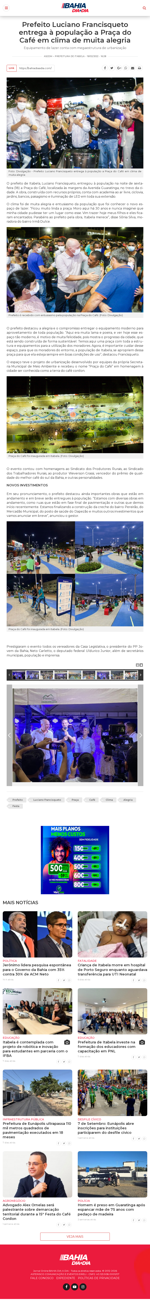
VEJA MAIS (75, 1236)
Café (92, 799)
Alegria (128, 799)
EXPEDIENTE (65, 1278)
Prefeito (17, 799)
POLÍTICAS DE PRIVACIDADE (99, 1278)
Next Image (140, 735)
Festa (15, 806)
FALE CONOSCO (42, 1278)
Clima (109, 799)
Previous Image (9, 735)
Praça (75, 799)
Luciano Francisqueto (47, 799)
